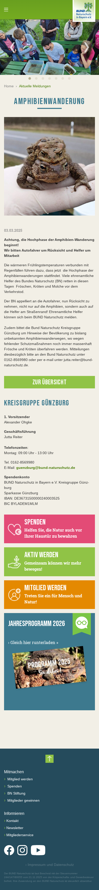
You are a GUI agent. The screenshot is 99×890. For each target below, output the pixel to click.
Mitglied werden (19, 779)
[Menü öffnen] (6, 10)
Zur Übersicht (49, 382)
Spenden (14, 786)
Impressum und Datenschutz (49, 865)
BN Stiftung (15, 793)
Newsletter (14, 828)
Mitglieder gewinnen (23, 800)
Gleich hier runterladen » (33, 642)
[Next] (86, 47)
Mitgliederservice (20, 835)
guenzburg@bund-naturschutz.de (45, 468)
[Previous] (12, 47)
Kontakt (12, 821)
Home (9, 86)
